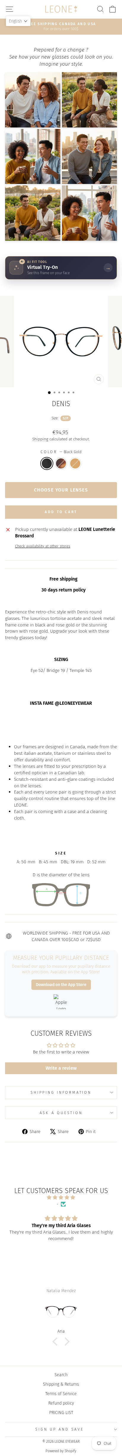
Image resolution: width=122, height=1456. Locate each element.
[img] (61, 1197)
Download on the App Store (61, 984)
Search (61, 1374)
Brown (75, 463)
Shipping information (60, 1092)
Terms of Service (61, 1393)
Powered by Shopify (61, 1451)
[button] (56, 1341)
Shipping (40, 439)
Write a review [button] (61, 1068)
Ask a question (61, 1113)
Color (61, 452)
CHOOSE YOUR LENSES (61, 490)
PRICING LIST (61, 1412)
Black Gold (47, 463)
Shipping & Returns (61, 1384)
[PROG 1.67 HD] (61, 1312)
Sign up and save (59, 1429)
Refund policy (61, 1403)
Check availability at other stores (42, 546)
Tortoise (61, 463)
